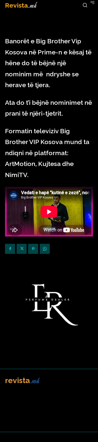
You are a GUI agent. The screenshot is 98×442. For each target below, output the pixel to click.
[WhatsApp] (45, 249)
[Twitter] (22, 249)
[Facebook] (10, 249)
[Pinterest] (33, 249)
